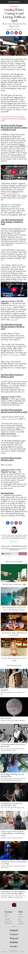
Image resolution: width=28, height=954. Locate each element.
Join (20, 919)
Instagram (14, 934)
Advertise (7, 919)
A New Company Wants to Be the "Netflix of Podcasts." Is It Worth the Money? (13, 833)
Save (16, 32)
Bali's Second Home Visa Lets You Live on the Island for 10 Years (14, 608)
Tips (6, 917)
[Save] (20, 32)
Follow (14, 542)
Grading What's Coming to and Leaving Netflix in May (11, 804)
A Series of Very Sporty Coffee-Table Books (13, 721)
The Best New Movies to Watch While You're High (14, 862)
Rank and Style (6, 718)
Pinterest (14, 938)
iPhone (21, 921)
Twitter (14, 942)
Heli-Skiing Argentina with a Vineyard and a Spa (13, 693)
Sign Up (23, 553)
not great (14, 319)
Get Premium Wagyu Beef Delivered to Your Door (14, 634)
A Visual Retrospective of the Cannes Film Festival (13, 745)
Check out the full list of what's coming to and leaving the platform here (13, 118)
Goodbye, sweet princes (9, 419)
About (20, 914)
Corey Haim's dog (14, 355)
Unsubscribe (8, 923)
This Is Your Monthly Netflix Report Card (12, 808)
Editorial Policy (5, 951)
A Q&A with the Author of (13, 897)
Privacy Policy (22, 951)
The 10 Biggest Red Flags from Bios (12, 775)
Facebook (14, 930)
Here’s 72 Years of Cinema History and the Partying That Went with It (12, 749)
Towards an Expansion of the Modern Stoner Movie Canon (13, 867)
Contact (7, 914)
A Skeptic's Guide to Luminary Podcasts (12, 838)
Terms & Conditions (13, 951)
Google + (14, 946)
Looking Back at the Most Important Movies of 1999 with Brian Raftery (13, 892)
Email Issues (8, 921)
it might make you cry (10, 195)
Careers (21, 917)
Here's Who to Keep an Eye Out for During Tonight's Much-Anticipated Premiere (13, 779)
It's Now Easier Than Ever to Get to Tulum (14, 659)
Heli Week (4, 690)
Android (21, 923)
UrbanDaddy (14, 2)
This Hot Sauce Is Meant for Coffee (14, 584)
